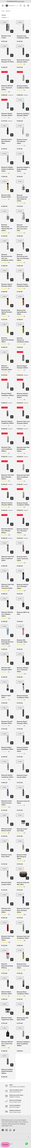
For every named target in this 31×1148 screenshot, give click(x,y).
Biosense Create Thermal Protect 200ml (6, 803)
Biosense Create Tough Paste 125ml (7, 1018)
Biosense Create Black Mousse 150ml (6, 141)
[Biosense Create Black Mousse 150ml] (7, 131)
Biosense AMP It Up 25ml (23, 613)
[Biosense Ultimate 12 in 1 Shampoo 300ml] (23, 576)
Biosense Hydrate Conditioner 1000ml (7, 422)
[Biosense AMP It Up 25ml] (23, 604)
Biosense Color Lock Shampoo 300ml (6, 910)
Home (3, 10)
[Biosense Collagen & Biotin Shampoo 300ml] (23, 159)
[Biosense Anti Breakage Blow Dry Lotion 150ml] (7, 631)
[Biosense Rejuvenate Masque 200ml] (7, 329)
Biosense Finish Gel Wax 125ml (23, 883)
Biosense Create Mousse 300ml (6, 829)
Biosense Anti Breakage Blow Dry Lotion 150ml (7, 642)
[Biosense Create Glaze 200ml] (7, 846)
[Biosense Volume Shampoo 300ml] (7, 276)
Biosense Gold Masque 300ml (6, 196)
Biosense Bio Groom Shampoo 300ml (23, 61)
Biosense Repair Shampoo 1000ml (22, 367)
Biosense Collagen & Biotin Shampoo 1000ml (7, 1071)
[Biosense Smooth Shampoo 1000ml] (7, 494)
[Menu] (3, 5)
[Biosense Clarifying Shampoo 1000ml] (23, 105)
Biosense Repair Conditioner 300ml (7, 748)
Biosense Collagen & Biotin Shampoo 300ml (23, 169)
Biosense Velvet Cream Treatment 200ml (22, 558)
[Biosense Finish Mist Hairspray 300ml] (23, 846)
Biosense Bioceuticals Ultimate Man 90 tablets (6, 227)
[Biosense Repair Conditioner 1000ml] (7, 385)
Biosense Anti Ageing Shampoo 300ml (6, 312)
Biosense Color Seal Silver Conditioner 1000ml (23, 477)
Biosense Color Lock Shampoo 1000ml (23, 422)
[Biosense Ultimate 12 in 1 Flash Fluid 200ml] (7, 1033)
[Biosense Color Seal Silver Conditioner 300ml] (7, 548)
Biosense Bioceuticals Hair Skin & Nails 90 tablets (22, 198)
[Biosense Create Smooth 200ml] (23, 766)
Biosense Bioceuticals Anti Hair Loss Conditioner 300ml (7, 257)
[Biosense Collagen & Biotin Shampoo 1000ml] (7, 1061)
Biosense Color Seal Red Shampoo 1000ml (23, 449)
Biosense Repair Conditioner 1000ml (7, 394)
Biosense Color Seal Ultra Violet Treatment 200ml (7, 586)
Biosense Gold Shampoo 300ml (6, 668)
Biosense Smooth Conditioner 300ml (23, 696)
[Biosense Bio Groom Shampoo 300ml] (23, 51)
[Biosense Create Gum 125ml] (23, 820)
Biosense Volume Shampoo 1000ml (6, 114)
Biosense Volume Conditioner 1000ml (23, 87)
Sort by (4, 15)
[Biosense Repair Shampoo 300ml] (23, 713)
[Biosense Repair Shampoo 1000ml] (23, 357)
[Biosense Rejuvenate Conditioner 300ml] (23, 329)
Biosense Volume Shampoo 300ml (6, 285)
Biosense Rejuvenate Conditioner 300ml (23, 340)
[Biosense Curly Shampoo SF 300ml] (7, 51)
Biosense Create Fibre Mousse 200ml (22, 141)
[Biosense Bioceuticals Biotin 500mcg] (7, 955)
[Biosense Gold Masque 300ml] (7, 186)
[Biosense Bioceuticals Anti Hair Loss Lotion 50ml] (23, 216)
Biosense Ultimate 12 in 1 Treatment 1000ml (7, 87)
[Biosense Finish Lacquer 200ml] (7, 874)
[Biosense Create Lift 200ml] (23, 792)
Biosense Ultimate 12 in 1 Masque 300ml (7, 614)
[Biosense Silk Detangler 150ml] (23, 631)
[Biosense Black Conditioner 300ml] (23, 983)
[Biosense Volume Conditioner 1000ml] (23, 77)
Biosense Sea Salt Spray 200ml (22, 1019)
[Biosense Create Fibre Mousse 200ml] (23, 131)
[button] (28, 5)
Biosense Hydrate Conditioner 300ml (7, 776)
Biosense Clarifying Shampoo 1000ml (23, 114)
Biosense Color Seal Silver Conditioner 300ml (7, 558)
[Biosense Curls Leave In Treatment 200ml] (23, 955)
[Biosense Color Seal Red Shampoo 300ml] (7, 928)
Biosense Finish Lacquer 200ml (6, 883)
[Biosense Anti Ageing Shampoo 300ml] (7, 301)
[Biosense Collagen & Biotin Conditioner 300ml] (7, 159)
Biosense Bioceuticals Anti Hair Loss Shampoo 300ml (23, 257)
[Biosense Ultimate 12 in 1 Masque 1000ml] (7, 520)
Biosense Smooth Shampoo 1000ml (6, 504)
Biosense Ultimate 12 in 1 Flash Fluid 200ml (7, 1043)
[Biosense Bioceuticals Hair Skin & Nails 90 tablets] (23, 186)
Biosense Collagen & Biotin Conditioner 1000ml (23, 1043)
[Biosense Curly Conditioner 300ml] (23, 27)
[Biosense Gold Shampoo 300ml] (7, 659)
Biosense (8, 10)
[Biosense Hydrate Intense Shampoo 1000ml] (23, 385)
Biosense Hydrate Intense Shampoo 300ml (22, 749)
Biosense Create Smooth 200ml (22, 776)
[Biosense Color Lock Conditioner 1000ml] (7, 439)
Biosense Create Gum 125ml (22, 830)
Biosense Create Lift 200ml (23, 802)
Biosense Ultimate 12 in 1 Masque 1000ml (7, 530)
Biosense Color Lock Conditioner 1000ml (6, 449)
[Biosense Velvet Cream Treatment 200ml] (23, 548)
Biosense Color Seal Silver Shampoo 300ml (23, 910)
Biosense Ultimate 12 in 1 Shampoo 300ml (22, 586)
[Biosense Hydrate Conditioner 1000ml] (7, 413)
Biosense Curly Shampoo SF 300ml (7, 61)
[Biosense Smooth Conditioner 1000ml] (23, 494)
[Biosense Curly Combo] (7, 27)
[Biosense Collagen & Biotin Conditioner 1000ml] (23, 1033)
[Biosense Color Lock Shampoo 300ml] (7, 900)
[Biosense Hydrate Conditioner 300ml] (7, 766)
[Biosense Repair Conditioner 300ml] (7, 739)
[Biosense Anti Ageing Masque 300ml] (23, 301)
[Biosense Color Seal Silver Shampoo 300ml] (23, 900)
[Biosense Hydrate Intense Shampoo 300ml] (23, 739)
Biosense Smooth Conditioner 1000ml (23, 504)
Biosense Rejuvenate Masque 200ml (7, 340)
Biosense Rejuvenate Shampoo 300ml (6, 367)
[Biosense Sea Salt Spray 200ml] (23, 1009)
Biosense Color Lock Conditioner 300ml (23, 937)
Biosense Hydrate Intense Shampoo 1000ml (22, 395)
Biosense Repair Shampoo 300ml (22, 722)
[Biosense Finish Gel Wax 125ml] (23, 874)
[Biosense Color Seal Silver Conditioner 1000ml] (23, 466)
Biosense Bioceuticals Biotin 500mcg (7, 966)
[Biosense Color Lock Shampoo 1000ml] (23, 413)
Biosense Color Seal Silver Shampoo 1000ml (7, 477)
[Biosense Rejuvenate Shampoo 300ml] (7, 357)
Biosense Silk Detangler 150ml (22, 641)
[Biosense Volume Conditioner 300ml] (23, 276)
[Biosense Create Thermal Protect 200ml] (7, 792)
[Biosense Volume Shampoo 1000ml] (7, 105)
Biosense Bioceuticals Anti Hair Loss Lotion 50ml (22, 227)
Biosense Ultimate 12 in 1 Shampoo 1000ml (22, 530)
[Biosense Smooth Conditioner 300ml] (23, 687)
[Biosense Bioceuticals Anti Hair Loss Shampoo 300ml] (23, 246)
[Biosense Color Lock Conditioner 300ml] (23, 928)
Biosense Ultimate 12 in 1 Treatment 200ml (22, 669)
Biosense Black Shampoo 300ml (6, 993)
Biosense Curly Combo (6, 37)
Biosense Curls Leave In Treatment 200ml (23, 966)
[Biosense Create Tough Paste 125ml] (7, 1009)
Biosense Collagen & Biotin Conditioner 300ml (7, 169)
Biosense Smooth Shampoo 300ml (6, 722)
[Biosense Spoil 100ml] (7, 687)
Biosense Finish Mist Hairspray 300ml (22, 856)
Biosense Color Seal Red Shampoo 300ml (7, 938)
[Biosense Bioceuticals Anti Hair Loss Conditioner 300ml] (7, 246)
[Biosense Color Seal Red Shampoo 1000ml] (23, 439)
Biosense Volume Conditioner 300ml (23, 285)
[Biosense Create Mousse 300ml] (7, 820)
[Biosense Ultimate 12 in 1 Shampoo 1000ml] (23, 520)
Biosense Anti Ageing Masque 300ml (22, 312)
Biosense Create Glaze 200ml (6, 855)
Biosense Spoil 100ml (6, 696)
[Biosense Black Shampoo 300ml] (7, 983)
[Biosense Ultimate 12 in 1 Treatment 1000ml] (7, 77)
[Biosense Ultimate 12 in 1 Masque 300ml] (7, 604)
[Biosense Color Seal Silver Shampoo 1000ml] (7, 466)
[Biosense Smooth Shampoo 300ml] (7, 713)
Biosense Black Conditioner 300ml (23, 993)
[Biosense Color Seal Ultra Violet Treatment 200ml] (7, 576)
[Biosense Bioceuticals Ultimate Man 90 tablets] (7, 216)
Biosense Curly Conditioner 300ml (23, 37)
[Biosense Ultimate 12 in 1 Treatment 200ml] (23, 659)
